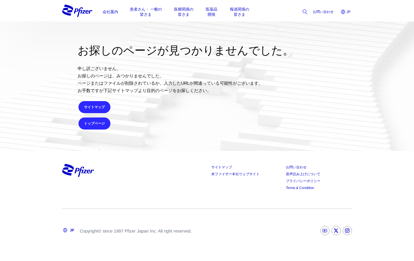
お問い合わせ (296, 167)
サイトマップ (221, 167)
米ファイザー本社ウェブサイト (235, 174)
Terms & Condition (300, 188)
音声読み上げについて (303, 174)
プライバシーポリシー (303, 181)
